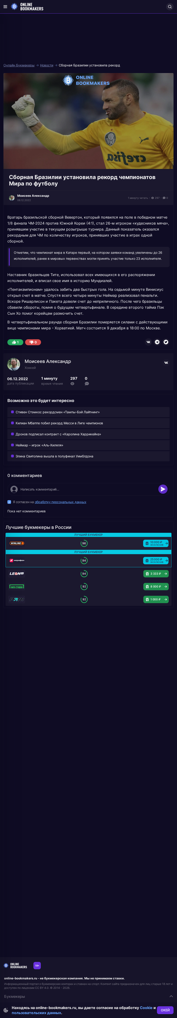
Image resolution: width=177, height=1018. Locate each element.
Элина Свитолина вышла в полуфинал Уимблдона (54, 456)
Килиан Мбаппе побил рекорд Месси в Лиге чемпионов (59, 423)
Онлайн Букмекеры (19, 65)
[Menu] (5, 7)
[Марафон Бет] (17, 560)
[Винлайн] (17, 543)
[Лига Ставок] (16, 586)
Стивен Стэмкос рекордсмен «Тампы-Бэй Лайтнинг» (58, 412)
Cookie (146, 1007)
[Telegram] (157, 342)
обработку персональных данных (60, 502)
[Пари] (16, 599)
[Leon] (16, 573)
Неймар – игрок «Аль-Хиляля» (39, 445)
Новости (46, 65)
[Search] (170, 6)
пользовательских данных (36, 1012)
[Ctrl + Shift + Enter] (163, 489)
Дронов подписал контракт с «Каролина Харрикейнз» (58, 434)
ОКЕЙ (165, 1010)
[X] (166, 342)
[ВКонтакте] (148, 342)
